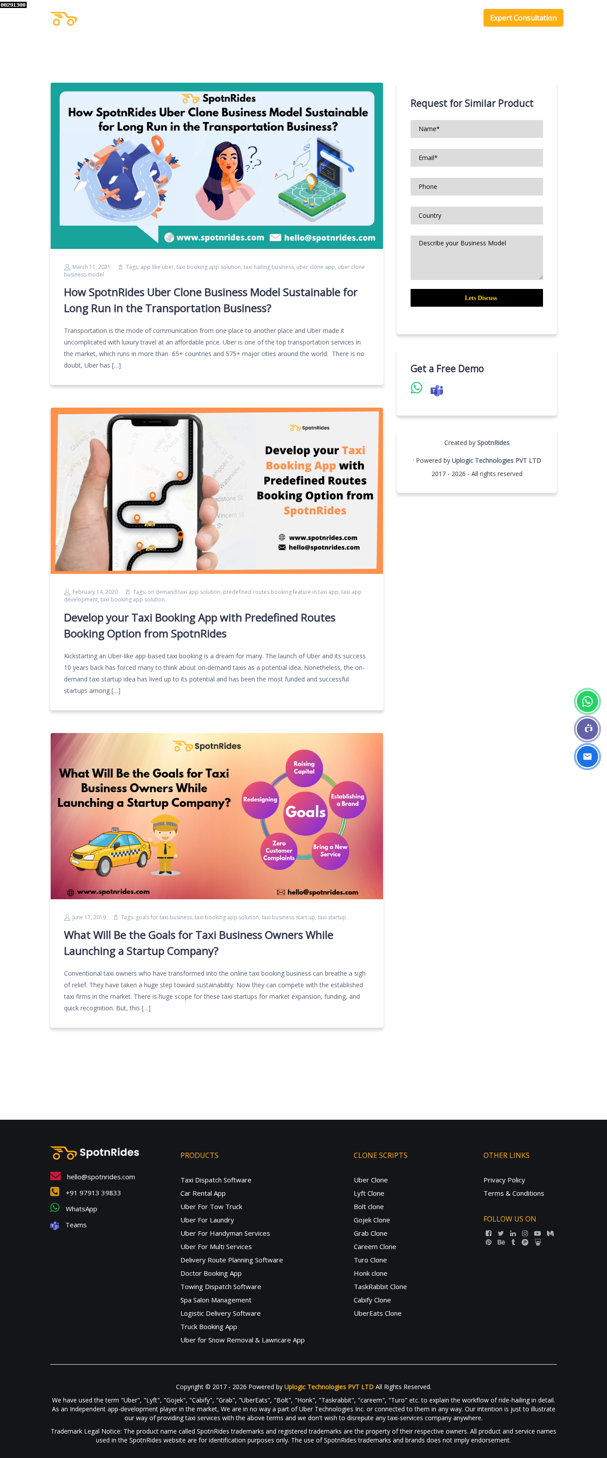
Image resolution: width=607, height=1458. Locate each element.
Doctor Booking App (211, 1273)
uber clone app (315, 267)
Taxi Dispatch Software (216, 1179)
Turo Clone (370, 1259)
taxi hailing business (269, 267)
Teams (75, 1224)
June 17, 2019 (89, 917)
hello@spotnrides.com (100, 1176)
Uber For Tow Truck (211, 1206)
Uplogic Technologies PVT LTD (496, 460)
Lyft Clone (369, 1193)
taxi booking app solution (208, 267)
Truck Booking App (208, 1326)
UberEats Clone (378, 1313)
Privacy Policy (504, 1179)
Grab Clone (370, 1233)
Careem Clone (375, 1246)
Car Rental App (203, 1193)
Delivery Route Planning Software (231, 1259)
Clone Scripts (416, 18)
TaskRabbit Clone (380, 1286)
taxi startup (332, 917)
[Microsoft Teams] (587, 729)
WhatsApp (80, 1208)
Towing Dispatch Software (220, 1286)
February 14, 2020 (95, 592)
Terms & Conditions (513, 1193)
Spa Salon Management (216, 1299)
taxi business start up (288, 917)
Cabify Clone (372, 1299)
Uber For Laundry (207, 1219)
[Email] (587, 756)
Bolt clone (369, 1206)
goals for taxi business (164, 917)
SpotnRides (493, 442)
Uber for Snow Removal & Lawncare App (242, 1339)
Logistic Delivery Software (220, 1313)
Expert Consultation (523, 18)
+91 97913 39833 (92, 1192)
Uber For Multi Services (216, 1246)
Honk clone (370, 1273)
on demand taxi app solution (184, 592)
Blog (462, 18)
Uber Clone (371, 1179)
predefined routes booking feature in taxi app (281, 592)
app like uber (157, 267)
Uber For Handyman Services (225, 1233)
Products (362, 18)
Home (329, 18)
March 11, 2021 (91, 267)
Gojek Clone (372, 1219)
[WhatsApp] (587, 701)
